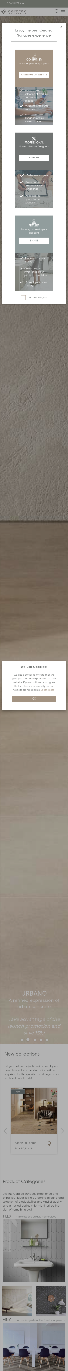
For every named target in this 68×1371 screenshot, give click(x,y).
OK (34, 699)
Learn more (48, 690)
